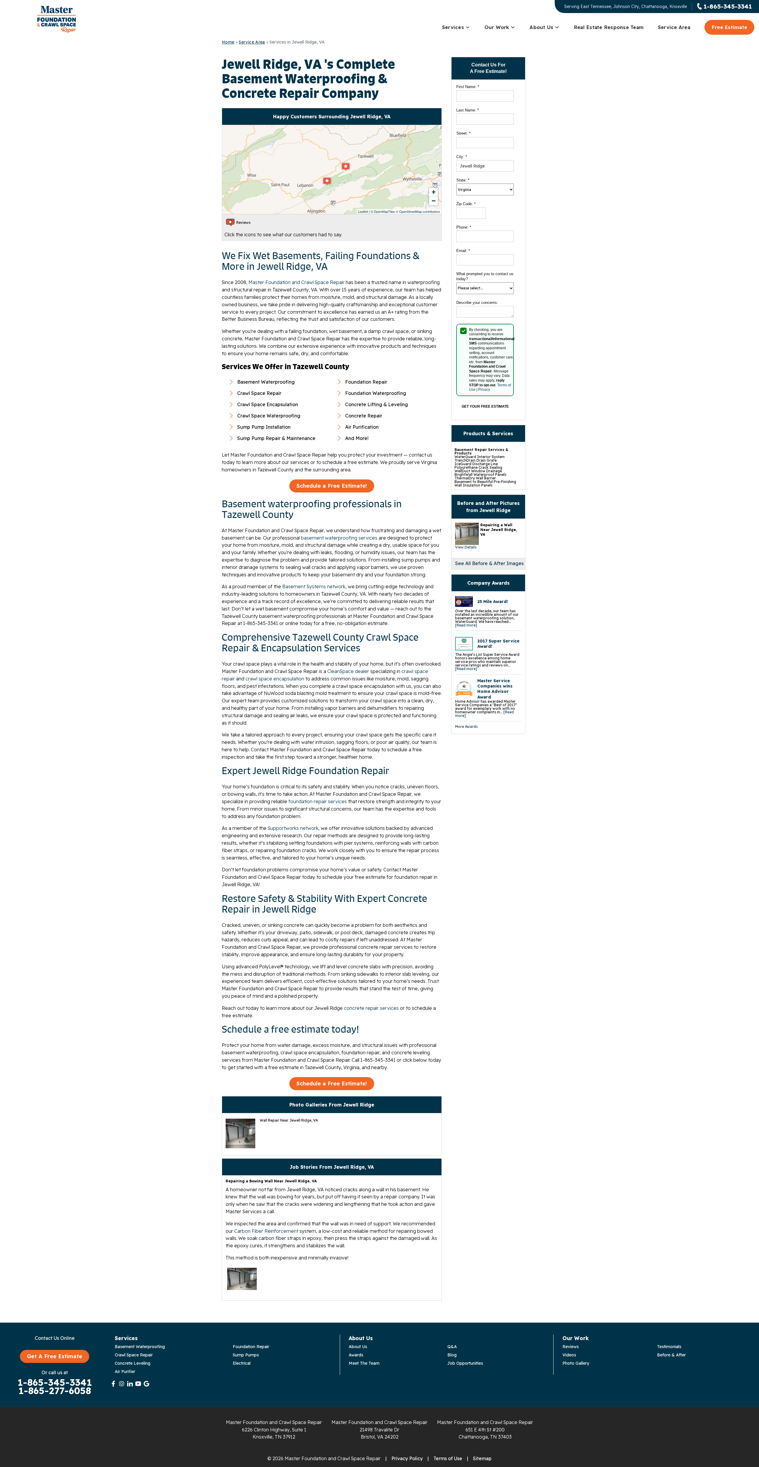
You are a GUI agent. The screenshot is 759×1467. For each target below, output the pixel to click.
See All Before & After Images (489, 563)
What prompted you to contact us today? (485, 276)
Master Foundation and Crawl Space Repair (296, 282)
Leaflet (363, 211)
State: (462, 180)
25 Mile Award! (492, 601)
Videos (569, 1355)
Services (453, 27)
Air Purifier (125, 1371)
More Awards (466, 726)
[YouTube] (138, 1383)
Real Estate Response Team (609, 27)
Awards (356, 1355)
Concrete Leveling (132, 1363)
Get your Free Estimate (485, 406)
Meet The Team (364, 1363)
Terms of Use (447, 1458)
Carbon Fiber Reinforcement (266, 1231)
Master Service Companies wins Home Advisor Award (495, 689)
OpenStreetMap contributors (419, 211)
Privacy (484, 390)
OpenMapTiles (384, 211)
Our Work (496, 27)
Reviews (570, 1346)
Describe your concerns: (477, 302)
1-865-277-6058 (54, 1391)
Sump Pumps (246, 1355)
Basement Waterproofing (140, 1346)
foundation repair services (317, 801)
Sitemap (482, 1458)
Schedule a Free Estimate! (331, 485)
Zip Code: (466, 204)
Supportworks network (293, 828)
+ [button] (434, 192)
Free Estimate (729, 27)
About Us (541, 27)
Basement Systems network (313, 586)
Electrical (242, 1363)
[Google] (146, 1383)
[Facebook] (113, 1383)
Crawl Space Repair (134, 1355)
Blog (452, 1355)
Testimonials (669, 1346)
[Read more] (466, 625)
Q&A (452, 1346)
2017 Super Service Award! (498, 643)
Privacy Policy (407, 1458)
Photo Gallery (575, 1363)
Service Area (674, 27)
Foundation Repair (251, 1346)
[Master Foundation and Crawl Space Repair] (57, 19)
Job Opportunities (465, 1363)
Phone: (463, 227)
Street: (463, 133)
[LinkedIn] (129, 1383)
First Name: (467, 86)
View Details (465, 547)
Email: (463, 250)
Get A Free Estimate (54, 1356)
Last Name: (467, 110)
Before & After (671, 1355)
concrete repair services (371, 1008)
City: (461, 156)
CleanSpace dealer (348, 671)
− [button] (434, 201)
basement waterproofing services (339, 538)
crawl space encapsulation (274, 679)
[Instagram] (121, 1383)
